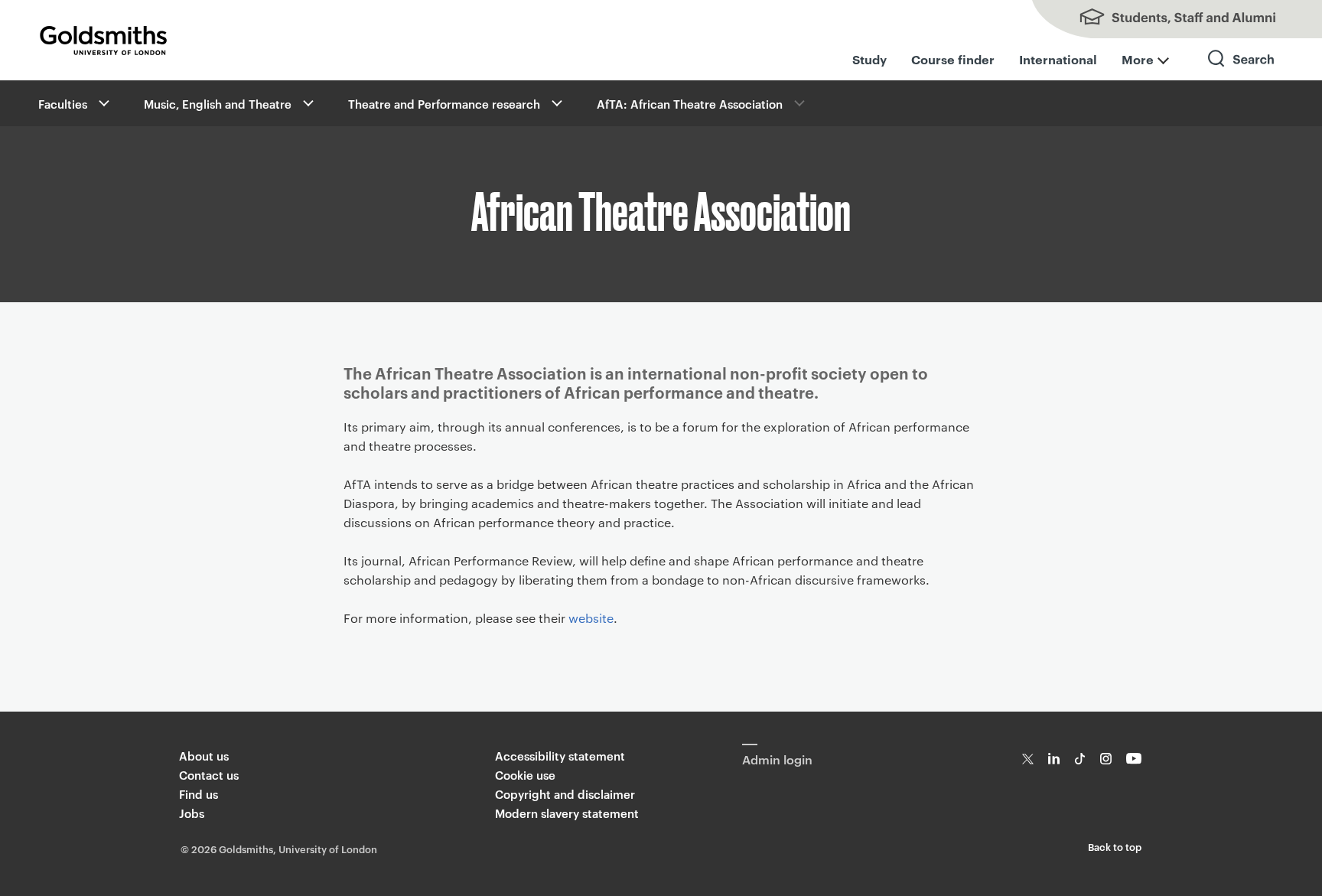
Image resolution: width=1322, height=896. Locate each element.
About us (204, 756)
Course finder (953, 59)
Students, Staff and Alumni (1169, 19)
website (591, 618)
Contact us (209, 775)
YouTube (1134, 758)
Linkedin (1054, 758)
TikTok (1080, 758)
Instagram (1106, 758)
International (1058, 59)
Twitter (1028, 758)
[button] (102, 103)
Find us (198, 794)
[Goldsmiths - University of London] (103, 40)
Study (869, 59)
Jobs (191, 813)
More (1138, 59)
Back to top (1114, 846)
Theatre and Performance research (444, 103)
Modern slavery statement (567, 813)
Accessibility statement (560, 756)
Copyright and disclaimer (565, 794)
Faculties (62, 103)
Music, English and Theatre (217, 103)
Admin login (777, 759)
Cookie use (525, 775)
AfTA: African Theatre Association (690, 103)
